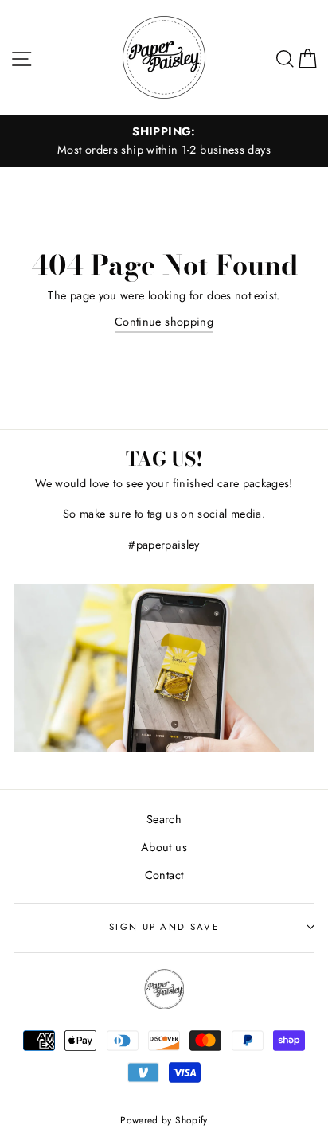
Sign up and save (164, 926)
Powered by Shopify (164, 1120)
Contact (164, 875)
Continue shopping (164, 322)
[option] (164, 141)
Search (164, 819)
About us (164, 847)
